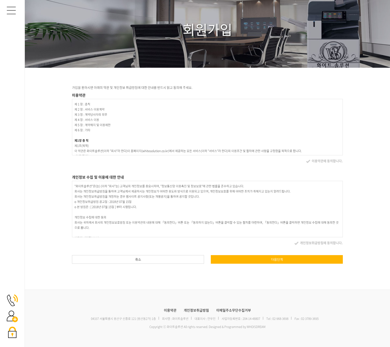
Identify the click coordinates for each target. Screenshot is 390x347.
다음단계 (277, 259)
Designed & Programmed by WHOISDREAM (237, 326)
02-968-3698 (280, 318)
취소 (138, 259)
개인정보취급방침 (196, 310)
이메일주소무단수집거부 (233, 310)
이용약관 (170, 310)
